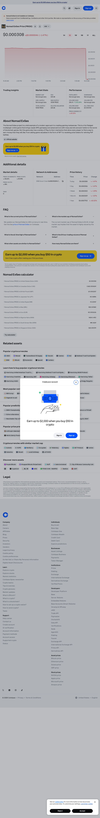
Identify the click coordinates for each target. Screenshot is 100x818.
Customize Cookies (87, 804)
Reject (60, 811)
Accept (82, 811)
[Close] (95, 802)
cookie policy (59, 802)
